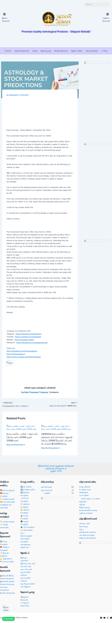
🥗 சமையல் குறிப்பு (7, 561)
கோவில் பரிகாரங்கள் (7, 593)
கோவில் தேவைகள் (61, 51)
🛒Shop (104, 51)
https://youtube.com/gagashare (28, 337)
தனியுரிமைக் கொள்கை (87, 532)
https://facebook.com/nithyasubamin (22, 351)
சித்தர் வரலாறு (84, 507)
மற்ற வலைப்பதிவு (92, 51)
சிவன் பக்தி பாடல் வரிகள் (90, 499)
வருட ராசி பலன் (26, 569)
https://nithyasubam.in (16, 354)
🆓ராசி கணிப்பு (26, 487)
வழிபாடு (82, 504)
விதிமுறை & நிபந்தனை (87, 538)
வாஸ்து (34, 51)
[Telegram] (111, 618)
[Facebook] (101, 618)
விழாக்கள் (83, 501)
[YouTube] (104, 618)
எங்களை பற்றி (84, 523)
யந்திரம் (47, 493)
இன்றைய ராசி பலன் (27, 563)
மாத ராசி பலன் (25, 566)
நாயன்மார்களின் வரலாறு (88, 510)
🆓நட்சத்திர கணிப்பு (27, 489)
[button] (14, 14)
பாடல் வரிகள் (84, 495)
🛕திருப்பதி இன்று (7, 575)
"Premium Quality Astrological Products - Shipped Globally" (56, 31)
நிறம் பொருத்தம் (26, 536)
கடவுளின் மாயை (85, 489)
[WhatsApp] (108, 618)
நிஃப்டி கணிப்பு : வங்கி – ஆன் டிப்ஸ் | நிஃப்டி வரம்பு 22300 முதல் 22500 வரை (22, 437)
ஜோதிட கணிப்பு (76, 51)
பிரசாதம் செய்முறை (7, 584)
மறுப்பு (81, 529)
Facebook (34, 392)
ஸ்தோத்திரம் (83, 492)
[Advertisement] (56, 40)
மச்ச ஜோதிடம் (25, 586)
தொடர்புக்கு (83, 526)
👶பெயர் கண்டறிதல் (7, 502)
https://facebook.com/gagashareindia (31, 342)
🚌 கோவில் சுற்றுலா (7, 581)
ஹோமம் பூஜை (46, 51)
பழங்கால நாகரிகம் (86, 513)
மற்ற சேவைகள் (46, 487)
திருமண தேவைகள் (22, 51)
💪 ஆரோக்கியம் (6, 559)
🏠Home (8, 51)
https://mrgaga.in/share (24, 340)
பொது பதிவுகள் (84, 487)
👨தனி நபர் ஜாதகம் (7, 490)
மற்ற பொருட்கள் (46, 490)
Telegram (44, 392)
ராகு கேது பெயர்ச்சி (27, 584)
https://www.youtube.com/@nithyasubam (24, 357)
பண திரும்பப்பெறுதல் (86, 535)
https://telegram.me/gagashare (28, 334)
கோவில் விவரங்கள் (7, 578)
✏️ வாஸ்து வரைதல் (7, 499)
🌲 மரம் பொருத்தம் (27, 527)
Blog (8, 445)
